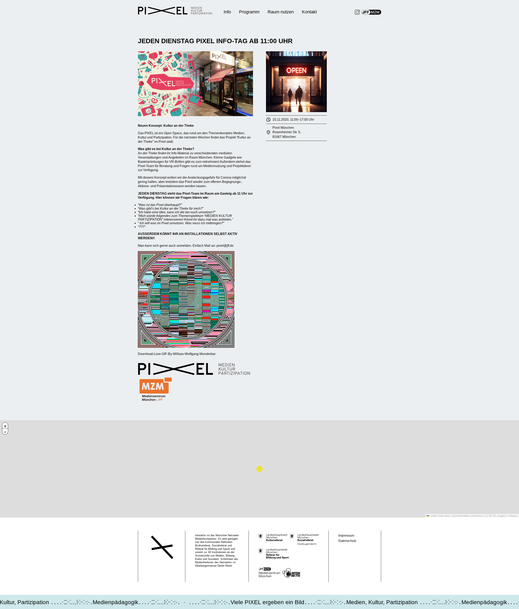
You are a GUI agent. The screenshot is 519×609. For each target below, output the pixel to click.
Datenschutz (347, 541)
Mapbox (513, 515)
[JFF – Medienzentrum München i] (371, 12)
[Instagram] (357, 12)
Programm (249, 11)
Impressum (346, 535)
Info (227, 11)
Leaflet (433, 515)
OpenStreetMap (461, 515)
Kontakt (309, 11)
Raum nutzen (281, 11)
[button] (5, 425)
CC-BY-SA (490, 515)
